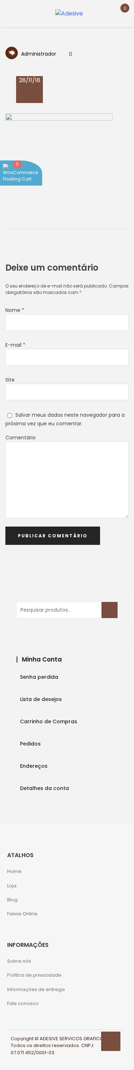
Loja (11, 885)
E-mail (15, 345)
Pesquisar (112, 614)
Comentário (20, 437)
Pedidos (30, 743)
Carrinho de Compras (48, 721)
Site (10, 379)
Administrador (38, 53)
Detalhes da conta (44, 788)
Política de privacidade (34, 975)
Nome (14, 310)
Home (14, 871)
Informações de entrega (36, 989)
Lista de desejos (41, 699)
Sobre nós (19, 961)
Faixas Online (22, 913)
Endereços (34, 766)
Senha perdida (39, 677)
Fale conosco (23, 1003)
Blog (12, 899)
